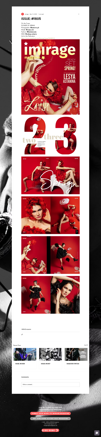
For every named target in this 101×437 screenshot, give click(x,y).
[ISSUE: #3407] (50, 354)
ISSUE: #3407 (45, 364)
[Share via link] (22, 334)
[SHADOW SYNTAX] (76, 354)
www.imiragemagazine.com (50, 423)
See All (86, 345)
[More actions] (79, 14)
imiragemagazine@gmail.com (50, 425)
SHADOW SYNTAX (73, 364)
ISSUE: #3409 (20, 364)
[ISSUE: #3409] (24, 354)
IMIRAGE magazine (26, 329)
